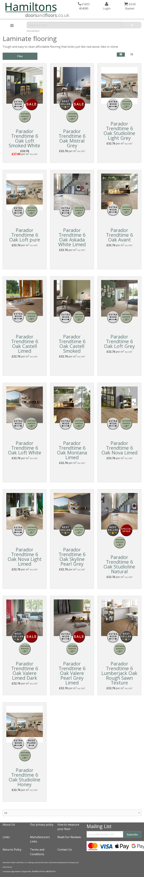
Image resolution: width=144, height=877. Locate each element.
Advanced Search (33, 31)
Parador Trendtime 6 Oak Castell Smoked (72, 343)
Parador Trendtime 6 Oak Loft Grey (119, 341)
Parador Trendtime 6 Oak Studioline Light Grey (119, 130)
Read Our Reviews (69, 837)
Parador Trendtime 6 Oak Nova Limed (119, 448)
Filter (20, 56)
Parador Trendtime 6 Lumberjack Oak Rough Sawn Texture (119, 673)
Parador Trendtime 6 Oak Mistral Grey (72, 138)
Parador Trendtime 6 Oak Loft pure (24, 235)
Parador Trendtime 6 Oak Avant (119, 235)
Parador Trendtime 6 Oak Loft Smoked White (24, 138)
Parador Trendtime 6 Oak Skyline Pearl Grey (72, 556)
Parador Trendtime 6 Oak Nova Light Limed (25, 556)
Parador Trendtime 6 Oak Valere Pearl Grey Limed (72, 673)
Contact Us (64, 849)
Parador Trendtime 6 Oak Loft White (24, 448)
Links (6, 837)
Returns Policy (12, 849)
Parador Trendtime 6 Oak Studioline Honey (24, 777)
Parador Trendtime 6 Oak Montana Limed (72, 450)
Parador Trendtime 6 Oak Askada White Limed (72, 237)
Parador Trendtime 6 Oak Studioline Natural (119, 564)
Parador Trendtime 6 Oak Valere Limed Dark (24, 670)
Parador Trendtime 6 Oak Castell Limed (24, 343)
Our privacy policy (41, 824)
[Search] (131, 25)
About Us (9, 824)
